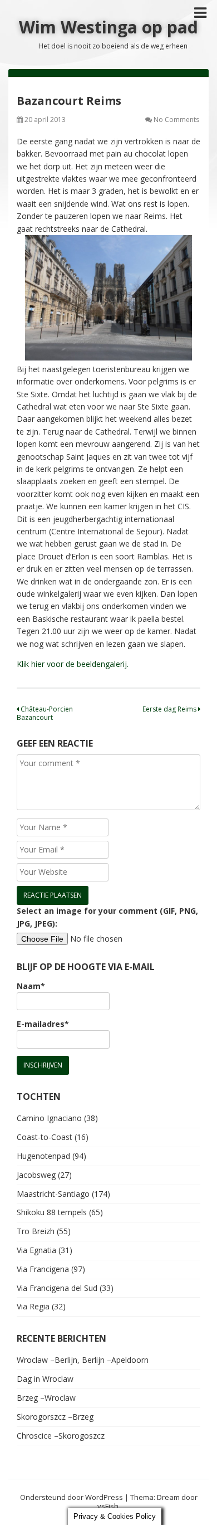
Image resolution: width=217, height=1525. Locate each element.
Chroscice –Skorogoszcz (61, 1435)
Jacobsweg (36, 1175)
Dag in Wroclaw (45, 1378)
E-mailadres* (43, 1024)
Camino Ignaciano (49, 1118)
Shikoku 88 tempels (52, 1212)
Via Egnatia (36, 1250)
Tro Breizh (36, 1231)
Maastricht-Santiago (53, 1193)
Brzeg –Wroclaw (46, 1397)
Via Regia (33, 1306)
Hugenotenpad (43, 1156)
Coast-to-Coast (44, 1137)
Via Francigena (43, 1269)
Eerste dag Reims (170, 709)
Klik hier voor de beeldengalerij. (73, 664)
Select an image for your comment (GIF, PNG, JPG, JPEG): (107, 916)
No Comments (176, 119)
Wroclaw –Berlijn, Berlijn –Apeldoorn (83, 1360)
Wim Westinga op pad (108, 27)
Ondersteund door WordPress (71, 1497)
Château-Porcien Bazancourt (45, 713)
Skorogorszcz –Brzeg (55, 1416)
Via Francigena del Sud (57, 1288)
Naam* (31, 986)
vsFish (108, 1506)
